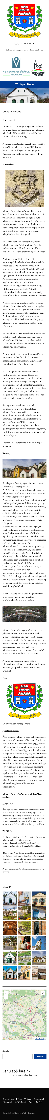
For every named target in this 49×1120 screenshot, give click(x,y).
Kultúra (19, 1099)
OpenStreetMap (40, 1039)
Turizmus (28, 1099)
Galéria (31, 1102)
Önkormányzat (8, 1099)
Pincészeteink (39, 1099)
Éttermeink (8, 1102)
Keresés (6, 1051)
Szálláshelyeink (20, 1102)
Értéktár (39, 1102)
